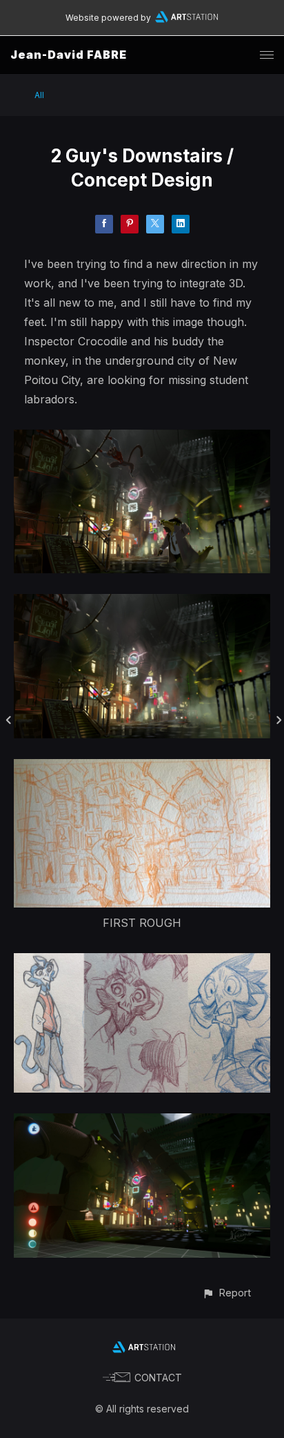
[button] (226, 1292)
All (39, 95)
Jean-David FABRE (68, 54)
